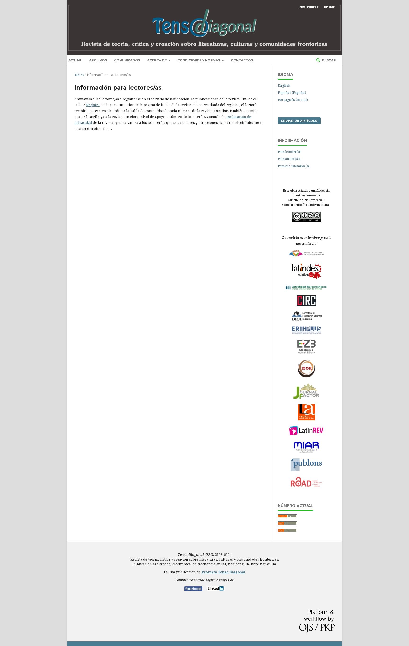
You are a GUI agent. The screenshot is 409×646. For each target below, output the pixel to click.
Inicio (79, 74)
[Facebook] (193, 590)
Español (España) (292, 92)
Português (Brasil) (293, 99)
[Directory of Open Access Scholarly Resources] (306, 486)
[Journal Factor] (306, 398)
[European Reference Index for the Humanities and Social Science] (306, 333)
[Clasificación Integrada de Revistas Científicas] (306, 305)
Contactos (242, 60)
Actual (75, 60)
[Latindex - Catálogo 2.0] (306, 279)
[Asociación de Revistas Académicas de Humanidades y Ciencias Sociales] (306, 419)
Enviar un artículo (299, 121)
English (284, 85)
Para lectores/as (289, 151)
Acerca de (157, 60)
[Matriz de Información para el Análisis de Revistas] (306, 451)
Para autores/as (289, 159)
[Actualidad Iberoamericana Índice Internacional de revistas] (306, 289)
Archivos (98, 60)
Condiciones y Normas (199, 60)
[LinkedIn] (216, 590)
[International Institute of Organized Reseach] (306, 376)
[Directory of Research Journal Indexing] (306, 319)
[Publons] (306, 470)
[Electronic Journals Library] (306, 353)
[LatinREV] (306, 435)
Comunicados (127, 60)
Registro (93, 105)
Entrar (329, 7)
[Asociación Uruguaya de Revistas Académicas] (306, 256)
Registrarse (308, 7)
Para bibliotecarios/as (294, 166)
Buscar (328, 60)
